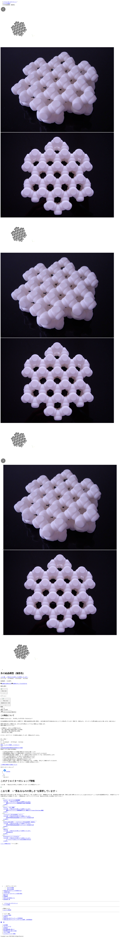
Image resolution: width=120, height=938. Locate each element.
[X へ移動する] (2, 922)
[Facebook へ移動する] (1, 922)
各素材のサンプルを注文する (20, 683)
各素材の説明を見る (7, 683)
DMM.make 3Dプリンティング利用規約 (13, 918)
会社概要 (5, 925)
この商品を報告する (6, 764)
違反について (14, 764)
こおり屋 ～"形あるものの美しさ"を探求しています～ (14, 677)
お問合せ (5, 916)
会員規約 (5, 927)
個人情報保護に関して (8, 929)
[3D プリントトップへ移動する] (60, 883)
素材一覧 (5, 895)
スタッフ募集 (6, 932)
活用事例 (5, 896)
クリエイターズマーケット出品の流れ (12, 893)
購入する (14, 712)
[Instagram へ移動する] (3, 922)
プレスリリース (7, 926)
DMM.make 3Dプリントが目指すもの (12, 890)
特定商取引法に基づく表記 (10, 930)
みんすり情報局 (7, 910)
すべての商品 (6, 3)
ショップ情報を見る (6, 843)
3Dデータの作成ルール (9, 897)
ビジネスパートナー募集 (9, 933)
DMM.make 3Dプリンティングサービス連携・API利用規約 (17, 919)
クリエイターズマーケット (10, 1)
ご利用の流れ (6, 892)
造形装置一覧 (6, 899)
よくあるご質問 (7, 915)
